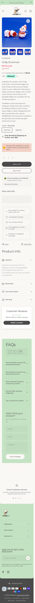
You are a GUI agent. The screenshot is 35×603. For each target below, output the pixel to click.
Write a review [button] (17, 323)
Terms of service (16, 598)
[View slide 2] (15, 498)
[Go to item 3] (28, 52)
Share (7, 244)
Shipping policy (25, 598)
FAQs (20, 351)
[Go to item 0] (5, 52)
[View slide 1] (13, 498)
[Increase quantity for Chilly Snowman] (12, 157)
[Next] (31, 2)
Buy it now (17, 171)
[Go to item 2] (20, 52)
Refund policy (11, 600)
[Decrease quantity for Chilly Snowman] (4, 157)
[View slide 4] (20, 498)
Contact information (21, 600)
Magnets (19, 130)
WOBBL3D (6, 58)
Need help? (28, 244)
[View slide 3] (18, 498)
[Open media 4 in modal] (28, 21)
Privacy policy (7, 598)
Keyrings (7, 130)
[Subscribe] (28, 558)
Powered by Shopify (23, 595)
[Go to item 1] (13, 52)
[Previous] (3, 2)
